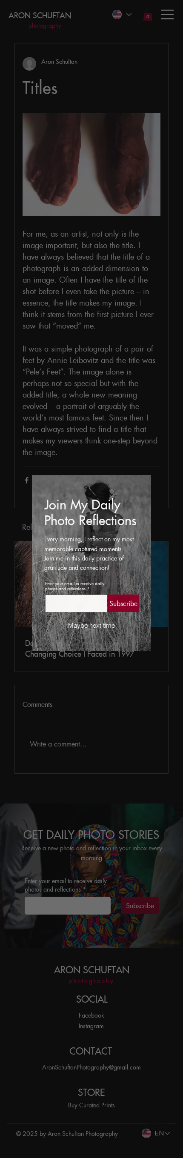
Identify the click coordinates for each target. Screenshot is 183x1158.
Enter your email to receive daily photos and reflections (74, 586)
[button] (92, 626)
